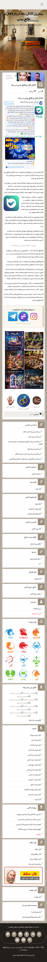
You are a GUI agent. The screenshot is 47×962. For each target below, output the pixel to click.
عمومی (31, 414)
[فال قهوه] (33, 360)
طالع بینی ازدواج (36, 543)
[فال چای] (33, 379)
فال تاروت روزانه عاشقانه (32, 789)
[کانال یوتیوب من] (23, 940)
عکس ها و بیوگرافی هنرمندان (31, 916)
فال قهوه (38, 504)
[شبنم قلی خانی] (10, 77)
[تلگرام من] (32, 934)
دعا (40, 563)
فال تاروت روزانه (35, 735)
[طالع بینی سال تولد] (23, 705)
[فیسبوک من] (26, 934)
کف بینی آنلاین (36, 528)
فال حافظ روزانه (36, 854)
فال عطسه (37, 897)
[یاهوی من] (39, 934)
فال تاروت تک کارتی (34, 750)
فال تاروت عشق (35, 784)
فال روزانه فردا (36, 912)
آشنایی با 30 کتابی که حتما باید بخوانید (29, 814)
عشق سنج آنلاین (35, 593)
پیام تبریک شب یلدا (34, 864)
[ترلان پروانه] (24, 77)
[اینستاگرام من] (20, 934)
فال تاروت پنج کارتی (34, 764)
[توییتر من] (7, 934)
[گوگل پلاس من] (29, 940)
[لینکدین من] (17, 940)
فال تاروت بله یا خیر (34, 794)
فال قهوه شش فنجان (34, 513)
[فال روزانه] (14, 341)
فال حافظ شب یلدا (35, 859)
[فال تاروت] (33, 341)
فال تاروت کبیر (36, 740)
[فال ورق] (14, 379)
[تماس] (14, 934)
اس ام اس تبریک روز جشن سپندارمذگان (28, 454)
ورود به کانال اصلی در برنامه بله (24, 245)
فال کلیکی (37, 578)
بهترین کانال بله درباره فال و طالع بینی (23, 16)
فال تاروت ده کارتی (34, 779)
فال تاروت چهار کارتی (34, 759)
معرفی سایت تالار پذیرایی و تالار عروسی (28, 824)
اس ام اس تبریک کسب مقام (32, 431)
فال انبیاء (38, 488)
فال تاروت (37, 799)
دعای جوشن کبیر (35, 558)
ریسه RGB (37, 608)
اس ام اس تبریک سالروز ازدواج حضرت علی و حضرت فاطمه (25, 443)
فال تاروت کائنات (35, 745)
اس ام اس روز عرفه (34, 436)
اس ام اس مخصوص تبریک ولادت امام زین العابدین (25, 458)
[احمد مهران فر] (38, 77)
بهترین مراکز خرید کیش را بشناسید (29, 819)
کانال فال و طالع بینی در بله (23, 84)
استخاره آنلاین (36, 473)
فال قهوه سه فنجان (35, 508)
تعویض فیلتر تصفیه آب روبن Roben (29, 829)
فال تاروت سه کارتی (34, 754)
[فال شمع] (14, 360)
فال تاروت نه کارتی (35, 774)
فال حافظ (38, 849)
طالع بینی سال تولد (35, 720)
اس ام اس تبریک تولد (34, 449)
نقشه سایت (16, 955)
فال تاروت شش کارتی (34, 769)
